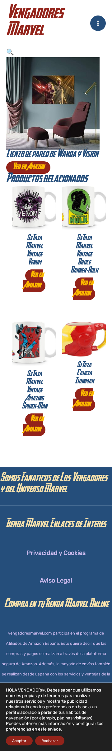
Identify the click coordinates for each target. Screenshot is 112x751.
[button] (56, 52)
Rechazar (49, 741)
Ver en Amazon (28, 167)
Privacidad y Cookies (56, 553)
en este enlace (46, 729)
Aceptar (19, 741)
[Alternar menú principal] (98, 23)
